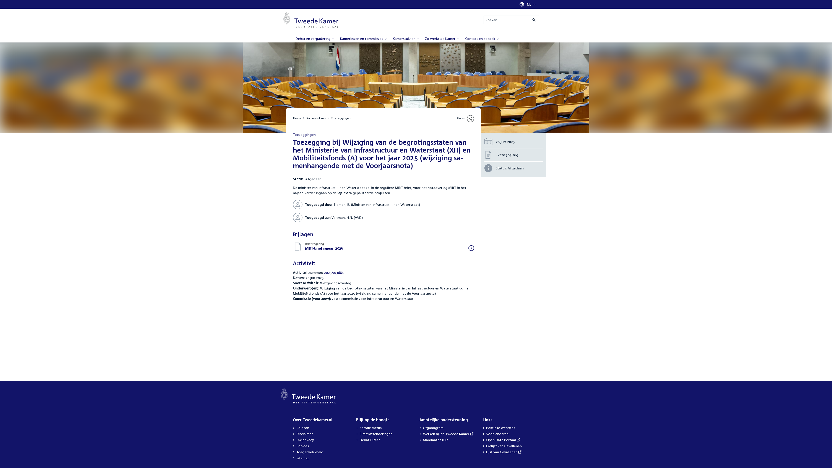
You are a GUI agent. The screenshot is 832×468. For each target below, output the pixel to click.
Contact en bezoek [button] (480, 38)
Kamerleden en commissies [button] (362, 38)
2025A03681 (334, 272)
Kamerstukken (316, 118)
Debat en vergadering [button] (313, 38)
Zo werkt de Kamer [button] (440, 38)
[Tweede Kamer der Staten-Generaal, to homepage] (310, 20)
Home (297, 118)
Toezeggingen (341, 118)
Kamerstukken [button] (404, 38)
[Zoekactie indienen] (534, 20)
